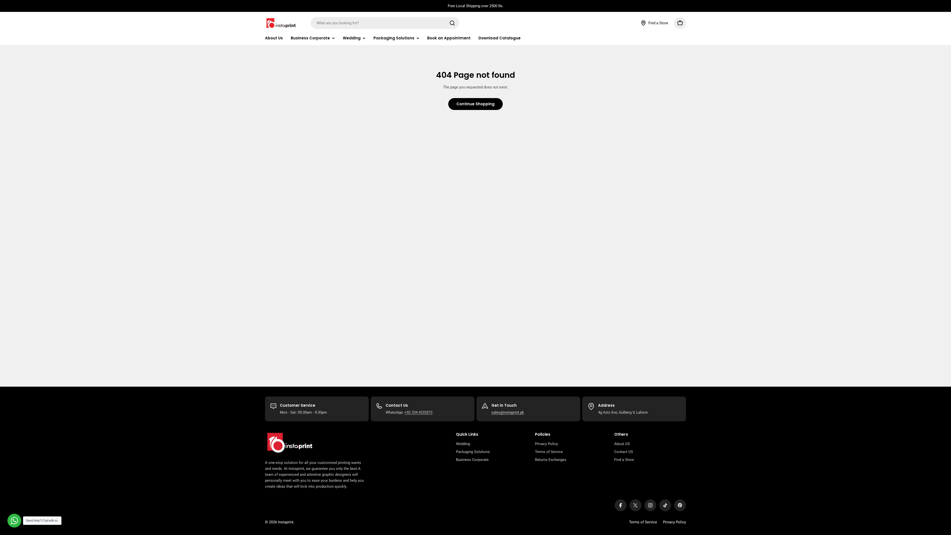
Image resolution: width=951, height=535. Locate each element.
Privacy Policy (674, 522)
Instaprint (285, 522)
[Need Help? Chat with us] (14, 521)
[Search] (452, 23)
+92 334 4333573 (418, 412)
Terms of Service (643, 522)
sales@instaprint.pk (507, 412)
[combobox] (385, 23)
